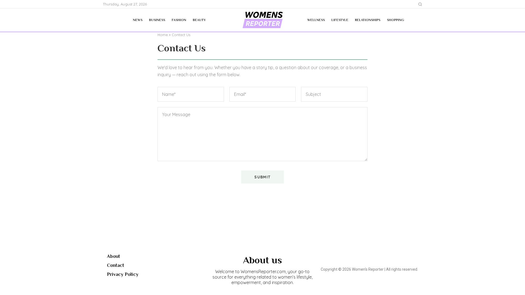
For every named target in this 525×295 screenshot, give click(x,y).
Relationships (367, 20)
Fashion (179, 20)
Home (163, 35)
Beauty (199, 20)
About (113, 256)
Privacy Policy (122, 274)
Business (157, 20)
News (137, 20)
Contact (115, 265)
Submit (262, 177)
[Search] (420, 4)
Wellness (316, 20)
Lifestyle (339, 20)
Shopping (395, 20)
